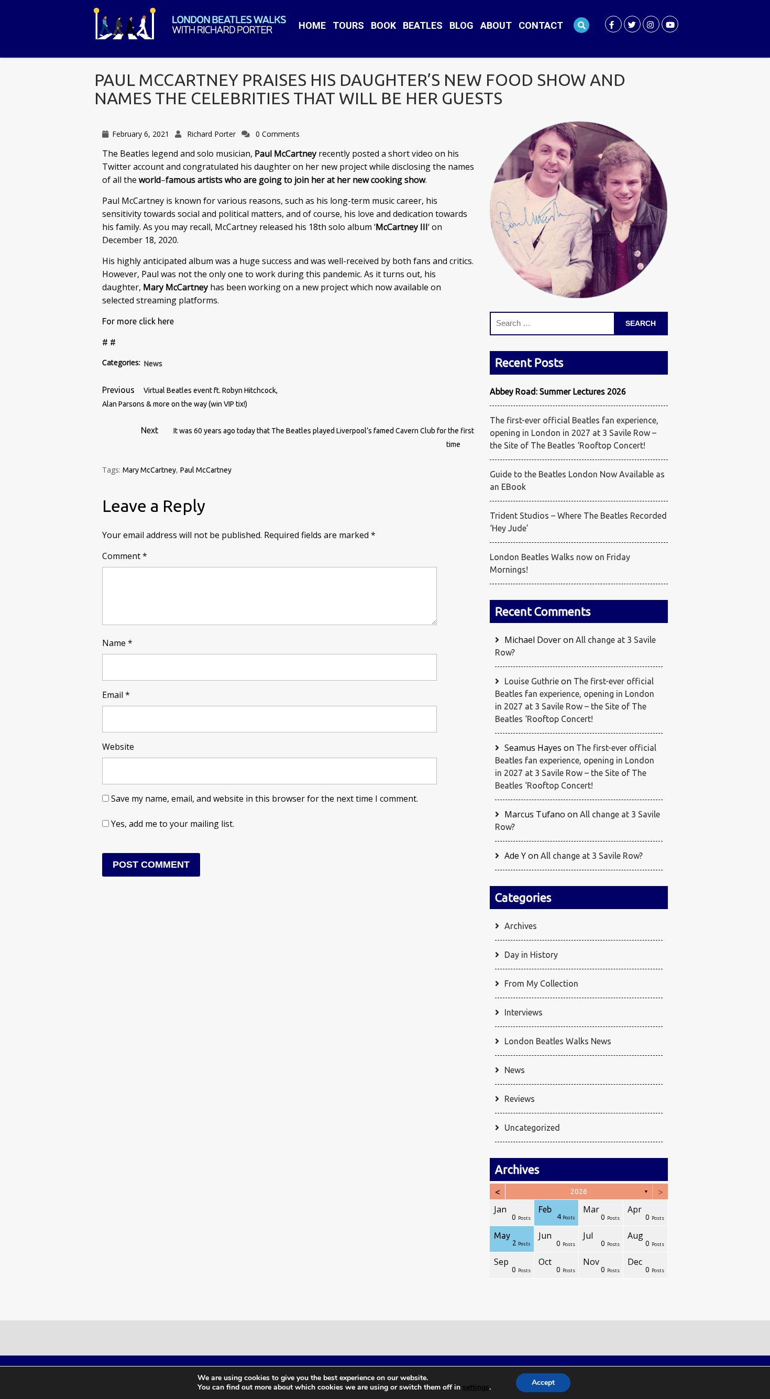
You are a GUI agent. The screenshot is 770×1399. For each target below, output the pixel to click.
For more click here (138, 321)
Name (117, 643)
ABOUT (496, 25)
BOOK (383, 25)
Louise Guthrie (531, 681)
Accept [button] (543, 1382)
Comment (124, 556)
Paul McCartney (206, 470)
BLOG (461, 25)
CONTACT (541, 25)
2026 (578, 1191)
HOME (312, 25)
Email (116, 695)
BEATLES (423, 25)
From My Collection (541, 983)
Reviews (519, 1098)
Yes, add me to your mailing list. (171, 823)
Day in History (531, 954)
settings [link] (476, 1387)
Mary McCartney (149, 470)
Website (118, 746)
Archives (520, 926)
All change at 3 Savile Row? (592, 855)
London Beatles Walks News (557, 1041)
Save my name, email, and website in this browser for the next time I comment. (264, 798)
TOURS (348, 25)
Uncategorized (532, 1127)
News (153, 363)
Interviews (523, 1012)
